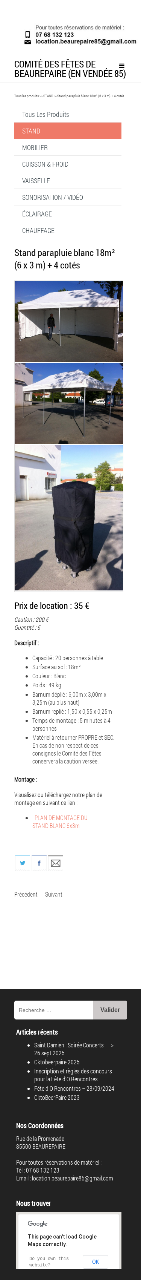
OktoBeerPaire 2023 (57, 1097)
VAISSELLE (36, 180)
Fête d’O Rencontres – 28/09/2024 (74, 1088)
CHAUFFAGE (38, 230)
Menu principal (122, 66)
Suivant (53, 894)
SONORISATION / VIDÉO (52, 197)
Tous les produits (26, 96)
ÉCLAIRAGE (37, 213)
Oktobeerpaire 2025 (57, 1062)
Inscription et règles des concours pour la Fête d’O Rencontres (73, 1075)
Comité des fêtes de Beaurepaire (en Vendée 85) (70, 69)
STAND (48, 96)
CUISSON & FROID (45, 164)
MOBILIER (35, 147)
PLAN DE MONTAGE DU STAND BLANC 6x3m (60, 821)
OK (95, 1262)
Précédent (26, 894)
